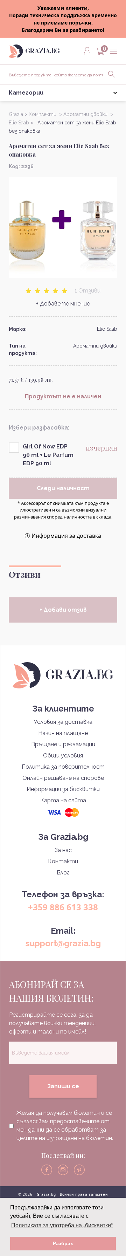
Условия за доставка (63, 722)
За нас (63, 850)
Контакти (63, 861)
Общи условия (63, 755)
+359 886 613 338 (63, 907)
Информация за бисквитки (63, 789)
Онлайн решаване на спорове (63, 778)
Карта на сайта (63, 800)
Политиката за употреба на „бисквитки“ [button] (62, 1225)
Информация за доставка (66, 536)
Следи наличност (63, 488)
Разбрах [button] (63, 1243)
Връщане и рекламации (63, 744)
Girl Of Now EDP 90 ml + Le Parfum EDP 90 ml (48, 455)
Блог (63, 872)
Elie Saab (107, 329)
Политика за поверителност (63, 766)
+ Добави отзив (63, 609)
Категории (26, 92)
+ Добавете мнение (63, 303)
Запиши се (63, 1086)
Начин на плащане (63, 733)
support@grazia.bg (63, 943)
